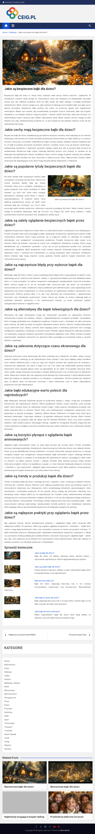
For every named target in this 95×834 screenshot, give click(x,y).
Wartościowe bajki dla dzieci (19, 786)
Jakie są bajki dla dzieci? (44, 553)
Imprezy (7, 679)
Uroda (6, 738)
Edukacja (8, 672)
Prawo (7, 705)
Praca (6, 701)
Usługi (6, 742)
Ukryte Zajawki (10, 734)
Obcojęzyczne (10, 698)
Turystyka (8, 730)
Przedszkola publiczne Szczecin (66, 816)
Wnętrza (7, 745)
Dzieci (6, 668)
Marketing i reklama (12, 683)
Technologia (9, 723)
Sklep (6, 716)
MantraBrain (65, 830)
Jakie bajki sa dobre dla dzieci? (47, 598)
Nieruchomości (10, 694)
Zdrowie (7, 749)
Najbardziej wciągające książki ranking (24, 816)
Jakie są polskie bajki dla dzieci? (47, 567)
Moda (6, 687)
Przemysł (8, 708)
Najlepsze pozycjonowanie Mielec (22, 635)
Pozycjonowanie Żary (77, 635)
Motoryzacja (9, 690)
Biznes (7, 661)
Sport (6, 720)
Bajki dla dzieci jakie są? (44, 581)
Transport (8, 727)
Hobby (7, 676)
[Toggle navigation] (13, 25)
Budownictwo (9, 665)
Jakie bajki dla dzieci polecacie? (47, 611)
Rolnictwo (8, 712)
